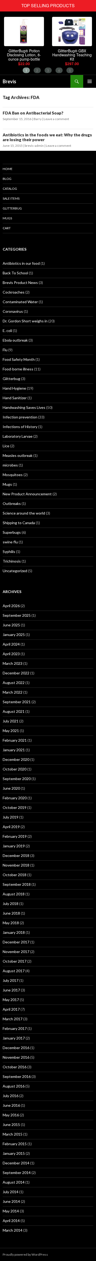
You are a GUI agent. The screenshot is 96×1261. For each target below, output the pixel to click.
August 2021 (14, 711)
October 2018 (14, 874)
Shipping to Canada (19, 522)
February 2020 (15, 798)
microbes (10, 465)
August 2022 (14, 682)
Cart (7, 228)
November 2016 (16, 1057)
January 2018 (14, 932)
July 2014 (10, 1191)
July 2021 (10, 721)
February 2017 (15, 1028)
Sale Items (11, 198)
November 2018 (16, 865)
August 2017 (14, 971)
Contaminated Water (20, 301)
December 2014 (16, 1163)
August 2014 (14, 1182)
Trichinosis (12, 561)
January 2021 (14, 750)
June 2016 (11, 1105)
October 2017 (14, 961)
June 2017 (11, 990)
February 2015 (15, 1143)
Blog (7, 179)
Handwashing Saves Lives (24, 407)
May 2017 (11, 999)
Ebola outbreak (15, 340)
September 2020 (17, 778)
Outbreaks (12, 503)
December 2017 (16, 942)
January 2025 (14, 634)
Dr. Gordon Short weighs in (25, 321)
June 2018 (11, 913)
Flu (5, 349)
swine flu (10, 542)
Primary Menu (89, 81)
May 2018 (11, 922)
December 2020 (16, 759)
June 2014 (11, 1201)
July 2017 (10, 980)
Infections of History (20, 426)
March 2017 (12, 1019)
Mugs (7, 218)
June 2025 (11, 625)
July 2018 (10, 903)
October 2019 (14, 807)
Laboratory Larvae (18, 436)
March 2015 (12, 1134)
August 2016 (14, 1086)
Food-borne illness (18, 369)
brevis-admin (34, 146)
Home (8, 169)
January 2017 (14, 1038)
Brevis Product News (20, 282)
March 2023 (12, 663)
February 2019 (15, 836)
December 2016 (16, 1047)
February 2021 (15, 740)
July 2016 (10, 1095)
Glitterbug (12, 208)
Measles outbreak (18, 455)
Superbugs (12, 532)
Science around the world (24, 513)
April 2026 (11, 605)
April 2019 (11, 826)
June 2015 (11, 1124)
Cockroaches (14, 292)
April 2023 (11, 653)
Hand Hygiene (14, 388)
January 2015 (14, 1153)
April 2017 (11, 1009)
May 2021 (11, 730)
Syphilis (9, 551)
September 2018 (17, 884)
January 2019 (14, 846)
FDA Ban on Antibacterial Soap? (33, 112)
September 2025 (17, 615)
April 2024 (11, 644)
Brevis (9, 81)
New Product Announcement (27, 494)
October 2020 (14, 769)
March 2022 (12, 692)
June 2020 (11, 788)
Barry (38, 119)
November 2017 (16, 951)
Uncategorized (15, 570)
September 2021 (17, 701)
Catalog (10, 189)
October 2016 (14, 1067)
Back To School (15, 273)
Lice (6, 446)
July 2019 (10, 817)
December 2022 (16, 673)
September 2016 (17, 1076)
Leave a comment (56, 119)
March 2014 (12, 1230)
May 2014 (11, 1211)
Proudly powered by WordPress (25, 1254)
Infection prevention (20, 417)
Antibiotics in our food (21, 263)
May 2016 (11, 1115)
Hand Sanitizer (15, 398)
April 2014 (11, 1220)
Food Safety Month (19, 359)
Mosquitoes (13, 474)
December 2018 (16, 855)
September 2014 (17, 1172)
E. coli (7, 330)
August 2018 (14, 894)
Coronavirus (13, 311)
